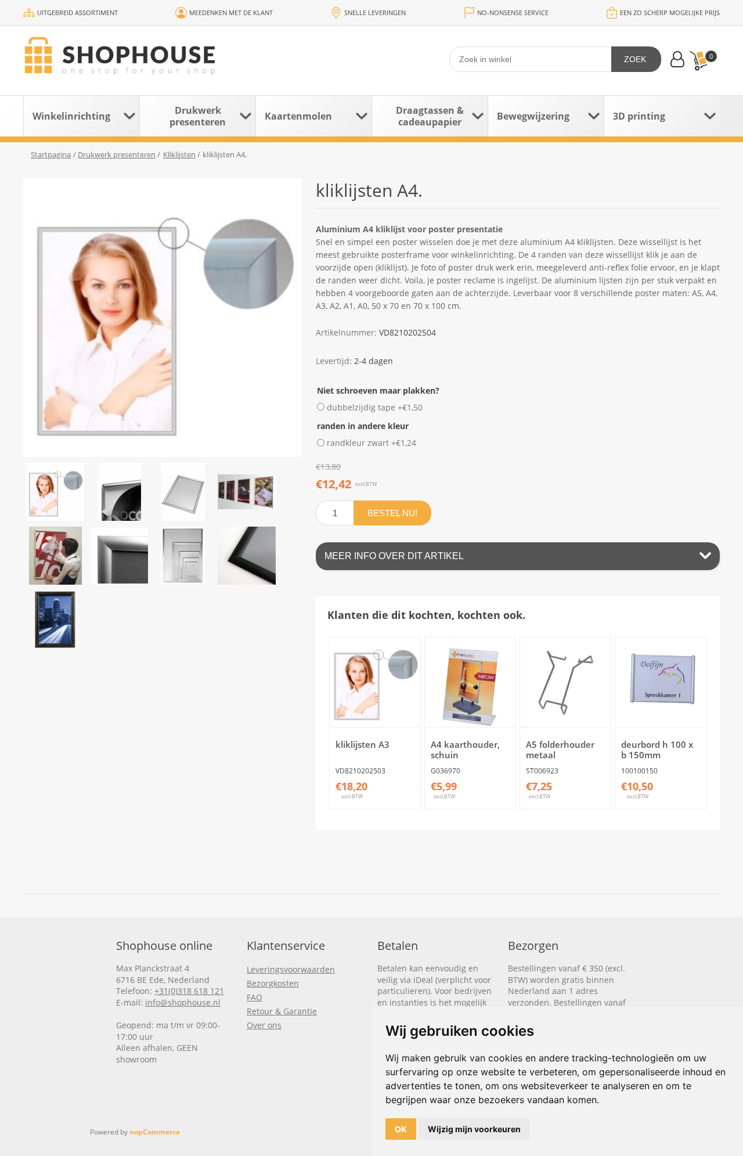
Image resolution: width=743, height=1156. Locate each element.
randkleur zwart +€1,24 (371, 442)
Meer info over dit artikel (394, 556)
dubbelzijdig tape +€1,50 (375, 406)
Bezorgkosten (273, 983)
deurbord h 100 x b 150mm (657, 749)
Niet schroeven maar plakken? (378, 390)
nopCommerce (154, 1132)
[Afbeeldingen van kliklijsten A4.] (55, 492)
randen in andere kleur (363, 425)
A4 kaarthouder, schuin (465, 749)
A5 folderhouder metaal (560, 749)
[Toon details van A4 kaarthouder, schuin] (470, 682)
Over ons (264, 1025)
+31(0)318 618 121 (189, 990)
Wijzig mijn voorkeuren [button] (474, 1129)
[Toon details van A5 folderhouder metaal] (565, 682)
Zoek (635, 59)
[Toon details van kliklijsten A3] (375, 682)
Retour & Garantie (282, 1011)
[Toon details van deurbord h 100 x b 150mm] (660, 682)
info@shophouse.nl (183, 1002)
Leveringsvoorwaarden (291, 969)
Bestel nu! (392, 513)
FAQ (254, 997)
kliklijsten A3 (362, 744)
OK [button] (401, 1129)
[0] (698, 61)
